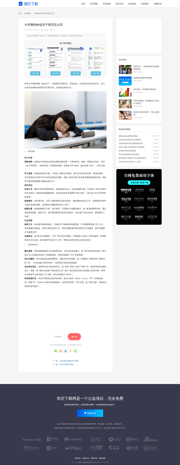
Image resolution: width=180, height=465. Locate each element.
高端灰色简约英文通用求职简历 (131, 143)
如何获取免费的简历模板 (69, 361)
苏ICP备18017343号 (101, 462)
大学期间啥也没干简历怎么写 (44, 13)
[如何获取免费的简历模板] (125, 80)
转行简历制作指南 (66, 364)
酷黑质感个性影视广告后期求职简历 (132, 158)
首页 (83, 3)
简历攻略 (107, 3)
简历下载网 (66, 398)
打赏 (75, 337)
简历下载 (28, 3)
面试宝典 (119, 3)
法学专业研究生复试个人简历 (130, 162)
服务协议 (86, 458)
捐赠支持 (158, 3)
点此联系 (78, 345)
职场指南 (132, 3)
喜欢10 (59, 337)
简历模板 (94, 3)
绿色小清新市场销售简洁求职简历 (131, 147)
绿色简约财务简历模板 (127, 151)
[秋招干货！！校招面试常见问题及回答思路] (125, 69)
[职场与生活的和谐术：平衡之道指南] (125, 115)
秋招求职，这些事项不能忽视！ (145, 89)
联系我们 (78, 458)
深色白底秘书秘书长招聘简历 (130, 140)
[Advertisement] (65, 311)
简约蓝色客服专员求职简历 (129, 154)
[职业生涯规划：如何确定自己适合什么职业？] (125, 103)
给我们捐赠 (89, 404)
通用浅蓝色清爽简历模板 (128, 136)
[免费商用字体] (139, 197)
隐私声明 (94, 458)
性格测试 (145, 3)
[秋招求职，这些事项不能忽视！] (125, 92)
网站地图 (102, 458)
